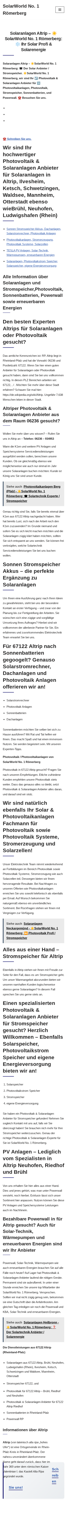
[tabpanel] (33, 135)
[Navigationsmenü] (59, 10)
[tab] (35, 108)
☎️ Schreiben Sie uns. (17, 138)
